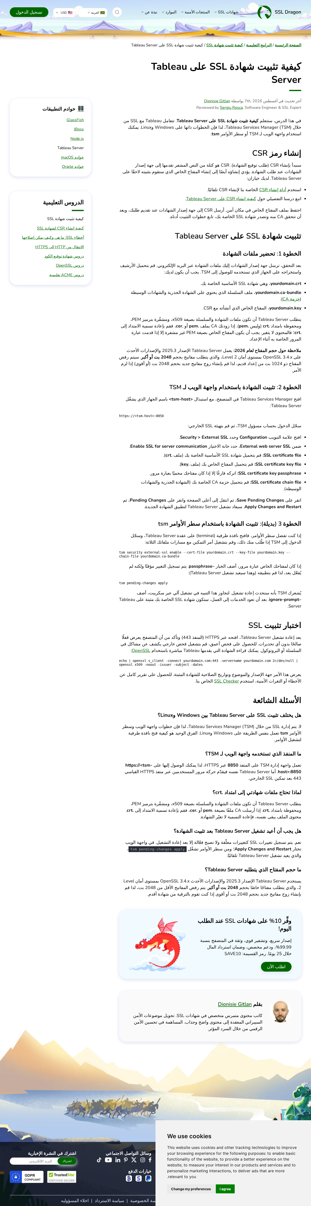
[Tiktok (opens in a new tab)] (99, 1159)
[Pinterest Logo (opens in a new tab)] (126, 1159)
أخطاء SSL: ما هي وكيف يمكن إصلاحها (53, 237)
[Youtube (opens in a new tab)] (108, 1159)
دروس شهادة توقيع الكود (64, 256)
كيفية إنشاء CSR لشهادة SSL (60, 228)
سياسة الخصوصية (146, 1201)
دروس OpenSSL (70, 265)
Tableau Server (70, 148)
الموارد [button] (170, 12)
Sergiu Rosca (231, 107)
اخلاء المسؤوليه (75, 1201)
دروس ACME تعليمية (66, 275)
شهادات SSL (228, 12)
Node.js (77, 138)
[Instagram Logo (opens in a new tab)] (142, 1159)
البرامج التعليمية (259, 45)
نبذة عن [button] (151, 12)
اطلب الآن (276, 967)
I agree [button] (225, 1189)
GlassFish (75, 120)
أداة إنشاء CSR (272, 190)
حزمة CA (291, 299)
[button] (117, 12)
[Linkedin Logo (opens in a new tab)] (117, 1159)
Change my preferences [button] (191, 1189)
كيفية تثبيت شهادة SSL (224, 45)
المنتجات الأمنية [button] (197, 12)
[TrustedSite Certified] (61, 1177)
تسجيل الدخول (29, 12)
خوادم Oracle (73, 166)
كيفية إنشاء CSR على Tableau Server (221, 199)
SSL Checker (226, 681)
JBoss (79, 129)
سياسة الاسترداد (109, 1201)
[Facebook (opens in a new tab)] (150, 1159)
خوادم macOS (72, 157)
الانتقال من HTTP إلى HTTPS (59, 247)
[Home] (279, 12)
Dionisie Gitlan (217, 101)
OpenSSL (141, 650)
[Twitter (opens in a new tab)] (134, 1159)
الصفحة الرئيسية (288, 45)
